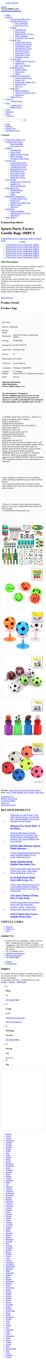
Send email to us (7, 298)
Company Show (16, 101)
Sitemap (12, 982)
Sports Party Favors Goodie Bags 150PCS (25, 790)
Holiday (13, 28)
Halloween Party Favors (24, 34)
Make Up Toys (20, 84)
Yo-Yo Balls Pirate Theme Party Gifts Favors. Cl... (22, 878)
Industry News (15, 107)
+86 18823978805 (12, 1000)
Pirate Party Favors (22, 51)
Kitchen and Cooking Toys (25, 82)
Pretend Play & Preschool (19, 76)
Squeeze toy (19, 95)
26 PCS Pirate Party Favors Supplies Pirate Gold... (23, 915)
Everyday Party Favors (18, 21)
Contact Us (10, 116)
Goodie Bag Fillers (8, 801)
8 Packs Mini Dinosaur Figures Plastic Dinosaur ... (25, 847)
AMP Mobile (21, 982)
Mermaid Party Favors (23, 49)
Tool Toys (19, 86)
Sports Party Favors (8, 805)
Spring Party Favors (22, 55)
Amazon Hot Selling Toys (20, 19)
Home (8, 15)
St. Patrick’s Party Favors (24, 38)
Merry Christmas (21, 36)
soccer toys (5, 803)
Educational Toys (16, 68)
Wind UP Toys (15, 97)
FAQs (8, 114)
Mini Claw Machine (22, 65)
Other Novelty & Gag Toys (25, 93)
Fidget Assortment (22, 91)
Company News (16, 105)
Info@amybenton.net (13, 956)
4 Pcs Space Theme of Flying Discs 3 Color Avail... (24, 896)
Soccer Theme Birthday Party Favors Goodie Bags (25, 792)
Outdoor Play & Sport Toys (25, 61)
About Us (9, 99)
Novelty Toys (15, 40)
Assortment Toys (7, 797)
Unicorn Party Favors (23, 42)
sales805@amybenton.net (11, 11)
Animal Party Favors (23, 47)
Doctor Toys (19, 80)
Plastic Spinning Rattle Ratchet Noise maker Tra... (23, 862)
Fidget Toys (14, 89)
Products (9, 17)
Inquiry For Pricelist (8, 978)
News (8, 103)
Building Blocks (21, 70)
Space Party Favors (22, 53)
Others (17, 74)
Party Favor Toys (21, 26)
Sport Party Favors (22, 57)
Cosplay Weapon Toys (23, 78)
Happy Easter (20, 32)
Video (8, 110)
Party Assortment (21, 23)
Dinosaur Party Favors (23, 44)
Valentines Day (20, 30)
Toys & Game (15, 59)
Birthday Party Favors (9, 799)
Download (10, 112)
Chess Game (20, 72)
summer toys (20, 63)
